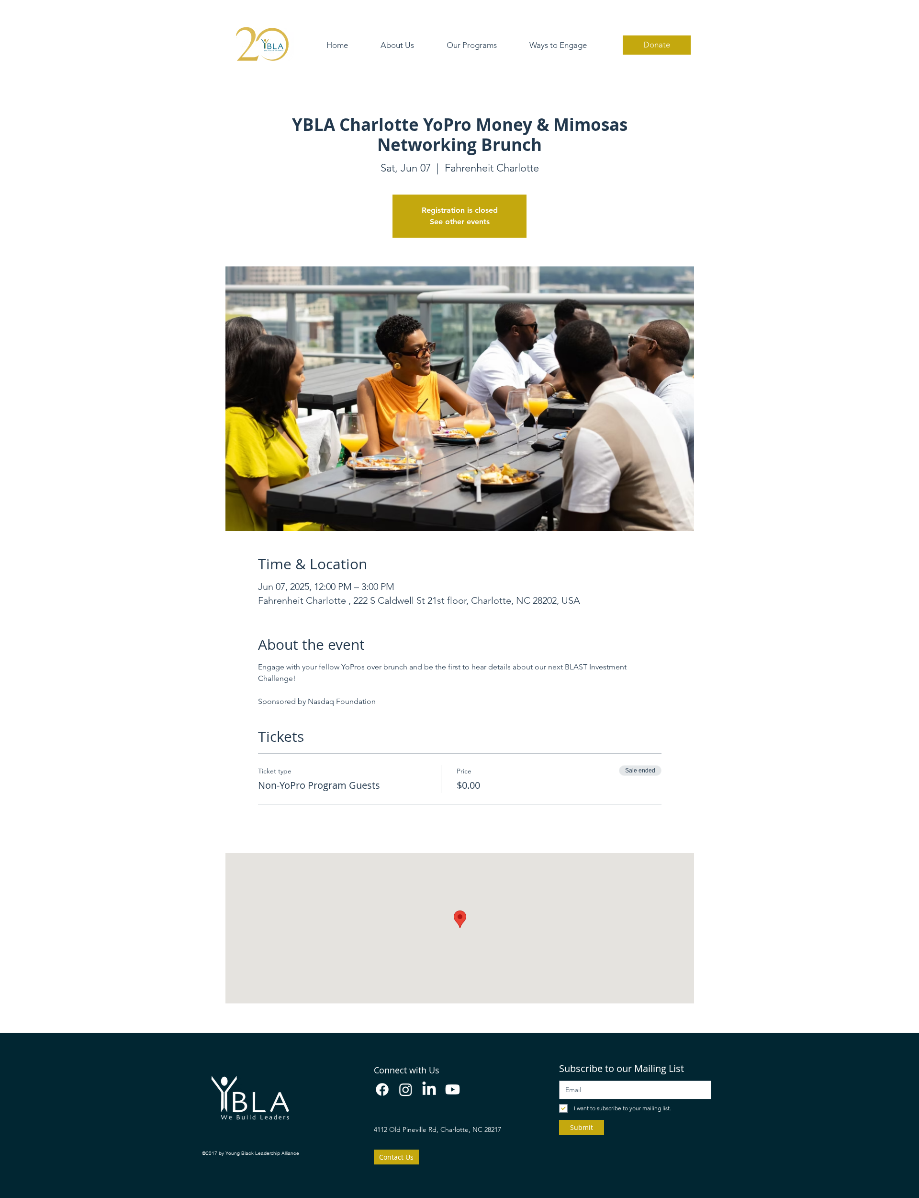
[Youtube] (452, 1089)
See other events (460, 221)
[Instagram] (405, 1089)
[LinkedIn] (429, 1089)
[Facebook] (382, 1089)
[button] (397, 45)
